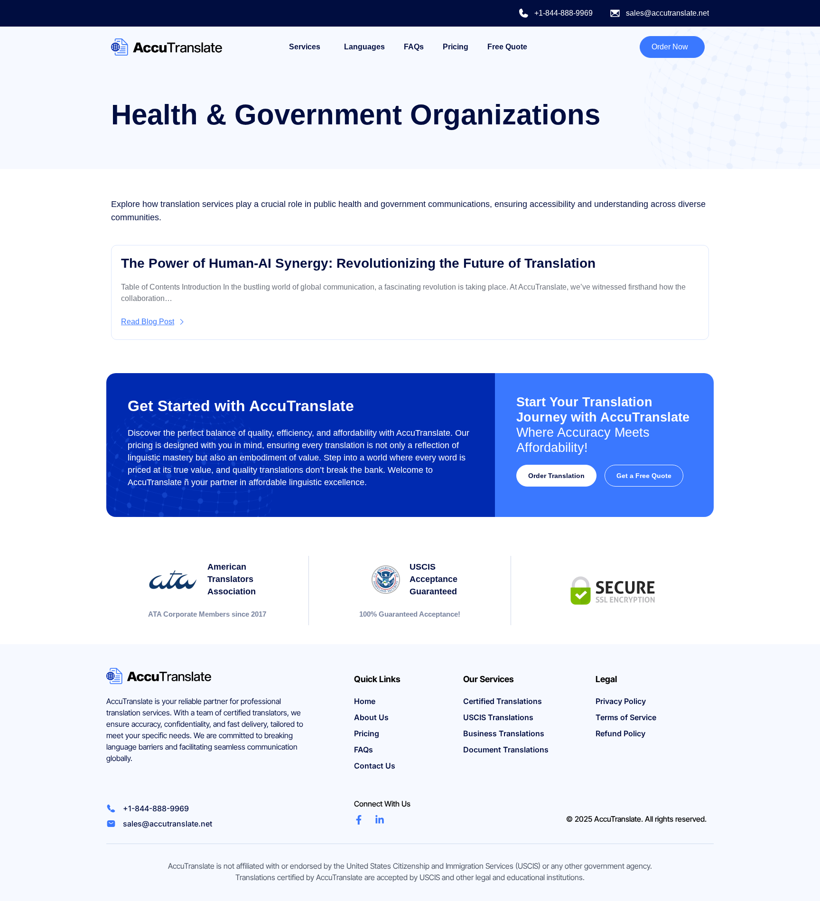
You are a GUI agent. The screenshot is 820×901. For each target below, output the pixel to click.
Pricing (455, 47)
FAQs (414, 47)
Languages (364, 47)
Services (304, 47)
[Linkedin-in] (379, 820)
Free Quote (507, 47)
